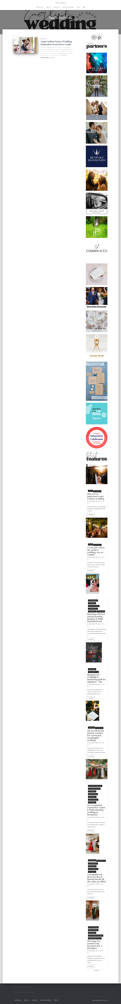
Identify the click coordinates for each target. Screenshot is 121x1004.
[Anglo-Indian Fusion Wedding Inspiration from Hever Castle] (26, 45)
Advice (90, 490)
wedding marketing (93, 671)
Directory (48, 7)
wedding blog (97, 491)
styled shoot (43, 38)
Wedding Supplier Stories (95, 938)
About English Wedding (68, 7)
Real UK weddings (93, 608)
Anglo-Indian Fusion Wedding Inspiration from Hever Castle (56, 43)
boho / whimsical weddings (95, 786)
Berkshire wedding (93, 927)
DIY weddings (92, 603)
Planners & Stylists (93, 930)
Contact (78, 7)
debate (90, 544)
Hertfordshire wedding (94, 788)
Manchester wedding (94, 606)
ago (51, 57)
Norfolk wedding (101, 860)
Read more (64, 55)
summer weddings (93, 799)
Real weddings (92, 611)
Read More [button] (91, 514)
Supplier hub (56, 7)
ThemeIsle (105, 1000)
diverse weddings (93, 600)
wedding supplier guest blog (95, 935)
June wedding (92, 791)
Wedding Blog (39, 7)
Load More (96, 970)
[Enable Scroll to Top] (118, 1001)
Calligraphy (91, 727)
